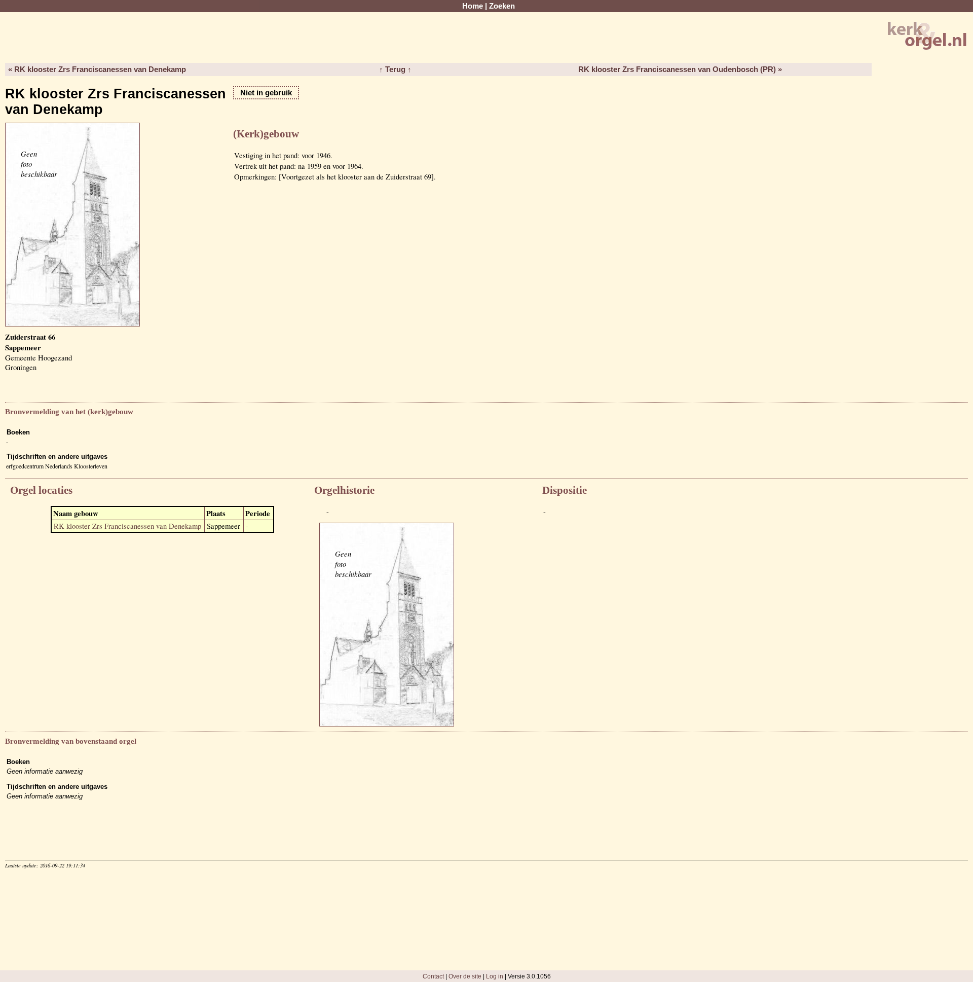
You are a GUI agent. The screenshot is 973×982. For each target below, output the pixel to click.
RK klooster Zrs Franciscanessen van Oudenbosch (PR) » (680, 69)
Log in (494, 976)
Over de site (464, 976)
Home (472, 6)
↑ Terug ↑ (395, 69)
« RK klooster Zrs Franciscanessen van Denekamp (97, 69)
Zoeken (502, 6)
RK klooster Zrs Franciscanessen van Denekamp (127, 526)
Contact (433, 976)
